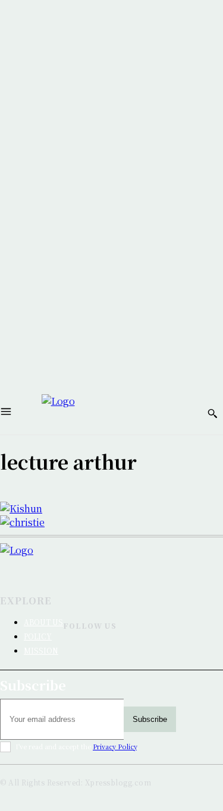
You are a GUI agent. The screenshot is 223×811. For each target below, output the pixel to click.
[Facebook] (68, 644)
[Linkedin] (90, 644)
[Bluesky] (68, 658)
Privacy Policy (115, 746)
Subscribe (150, 719)
